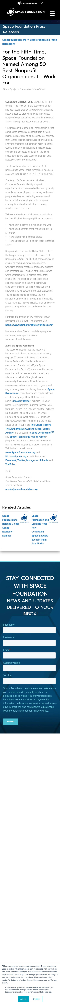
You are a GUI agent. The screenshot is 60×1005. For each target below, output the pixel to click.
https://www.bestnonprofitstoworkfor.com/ (29, 324)
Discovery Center (21, 401)
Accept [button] (23, 998)
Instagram (32, 460)
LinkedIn (43, 460)
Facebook (10, 460)
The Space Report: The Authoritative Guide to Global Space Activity (28, 428)
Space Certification (42, 432)
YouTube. (10, 464)
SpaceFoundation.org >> (15, 39)
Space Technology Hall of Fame (27, 436)
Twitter (21, 460)
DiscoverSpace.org (15, 456)
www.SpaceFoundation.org (20, 452)
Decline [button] (36, 998)
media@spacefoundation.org (21, 489)
